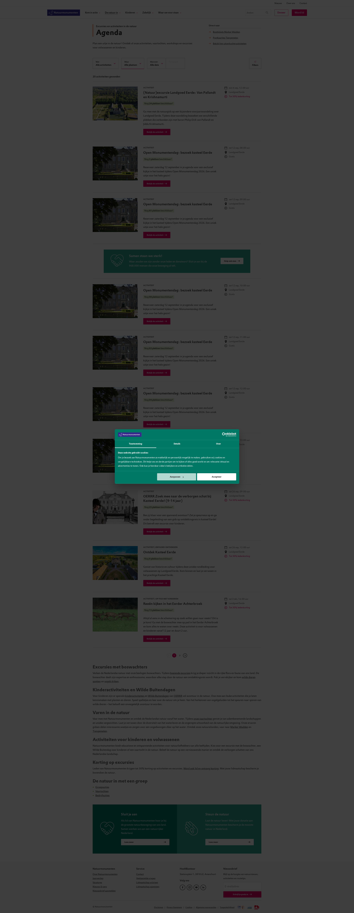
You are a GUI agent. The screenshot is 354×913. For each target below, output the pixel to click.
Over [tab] (218, 444)
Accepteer (216, 477)
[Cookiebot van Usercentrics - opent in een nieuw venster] (224, 435)
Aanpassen (175, 477)
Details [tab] (177, 444)
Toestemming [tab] (135, 444)
